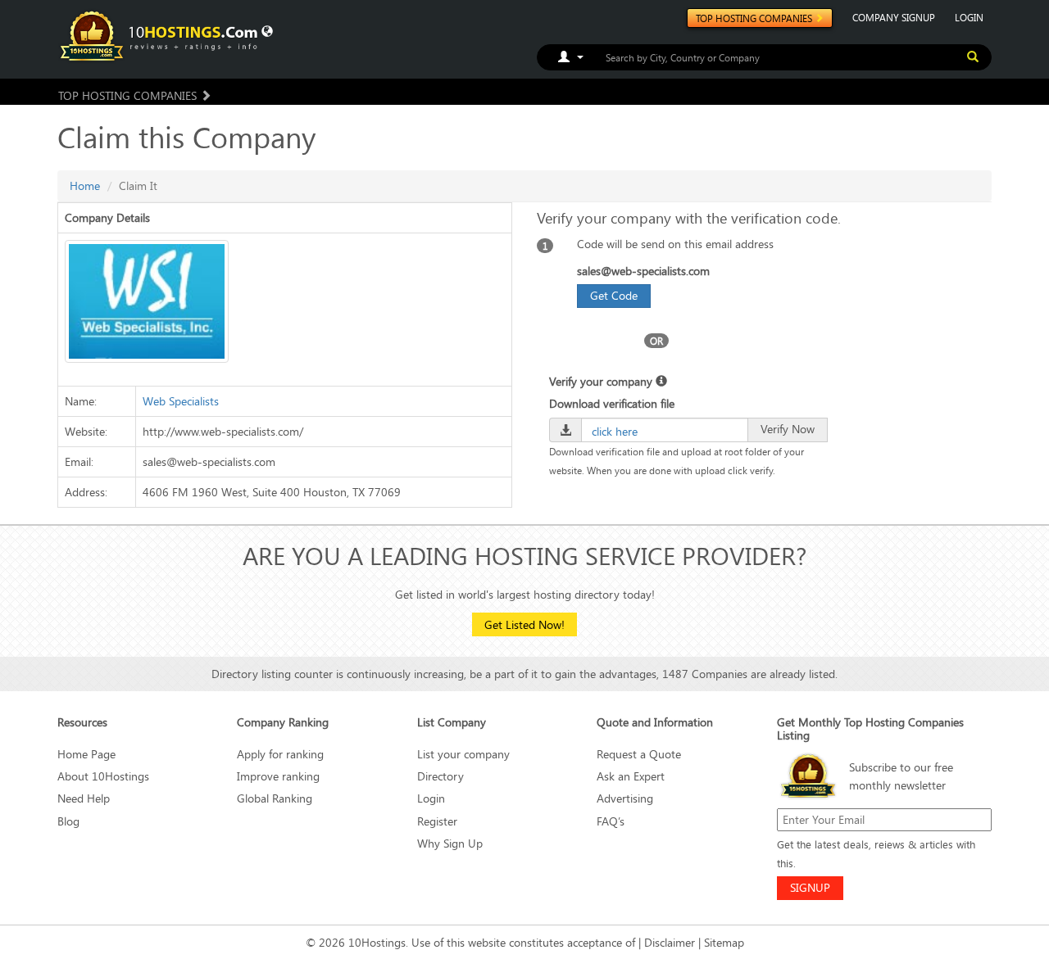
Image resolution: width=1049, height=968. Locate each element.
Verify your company (602, 381)
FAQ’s (610, 821)
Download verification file (611, 403)
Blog (68, 821)
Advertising (625, 798)
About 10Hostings (103, 776)
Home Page (86, 754)
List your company (463, 754)
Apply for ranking (280, 754)
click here (615, 431)
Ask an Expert (631, 776)
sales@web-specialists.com (643, 270)
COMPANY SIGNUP (893, 17)
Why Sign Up (450, 843)
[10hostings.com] (161, 35)
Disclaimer (669, 942)
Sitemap (724, 942)
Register (437, 821)
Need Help (83, 798)
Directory (440, 776)
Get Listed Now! (524, 624)
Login (431, 798)
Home (85, 185)
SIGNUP (810, 887)
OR (656, 340)
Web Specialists (181, 401)
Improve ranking (278, 776)
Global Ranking (274, 798)
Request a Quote (639, 754)
